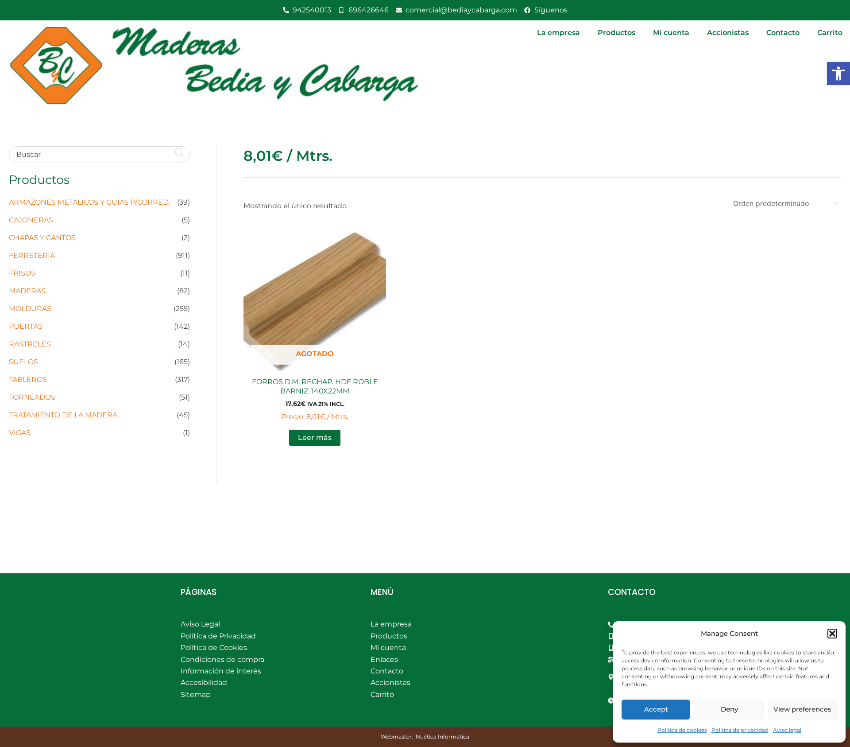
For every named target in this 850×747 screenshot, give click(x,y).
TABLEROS (28, 379)
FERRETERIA (32, 255)
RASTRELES (30, 344)
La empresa (558, 32)
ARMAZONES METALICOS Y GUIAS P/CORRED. (89, 202)
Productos (616, 32)
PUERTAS (25, 326)
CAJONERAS (31, 220)
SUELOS (23, 362)
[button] (838, 73)
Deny (729, 709)
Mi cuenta (671, 32)
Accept (656, 709)
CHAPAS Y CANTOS (42, 237)
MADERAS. (28, 291)
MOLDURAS (30, 308)
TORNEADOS (32, 397)
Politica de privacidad (740, 730)
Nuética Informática (442, 736)
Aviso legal (787, 730)
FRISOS (22, 273)
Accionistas (728, 32)
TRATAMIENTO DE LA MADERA (63, 415)
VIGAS (20, 432)
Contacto (783, 32)
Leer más (315, 437)
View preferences (802, 709)
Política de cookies (682, 730)
